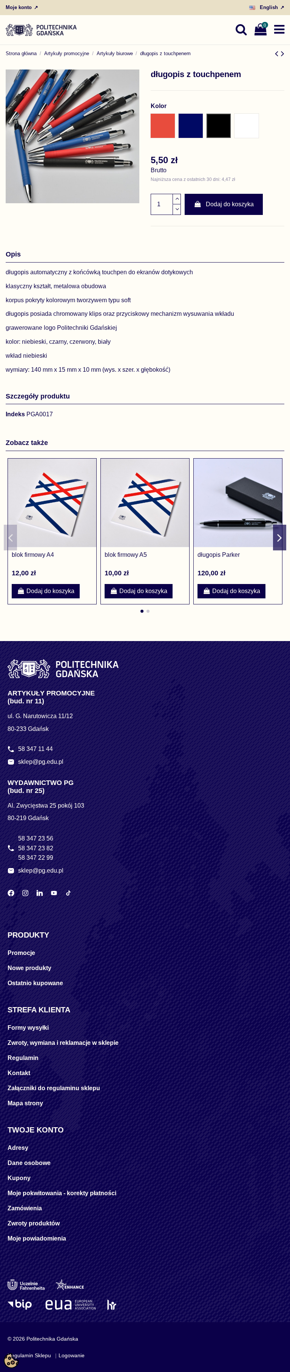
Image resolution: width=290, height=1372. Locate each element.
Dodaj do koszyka (230, 204)
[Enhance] (70, 1284)
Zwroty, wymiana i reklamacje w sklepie (63, 1043)
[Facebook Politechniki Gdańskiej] (11, 893)
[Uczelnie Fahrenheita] (26, 1284)
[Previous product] (278, 53)
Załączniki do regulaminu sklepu (54, 1088)
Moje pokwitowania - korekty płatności (62, 1193)
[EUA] (70, 1304)
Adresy (18, 1148)
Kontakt (19, 1073)
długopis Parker (218, 555)
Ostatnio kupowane (35, 983)
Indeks (15, 414)
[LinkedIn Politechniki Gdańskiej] (39, 893)
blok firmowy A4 (33, 555)
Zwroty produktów (34, 1223)
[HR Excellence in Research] (111, 1304)
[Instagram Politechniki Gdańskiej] (25, 893)
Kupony (19, 1178)
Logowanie (72, 1355)
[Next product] (282, 53)
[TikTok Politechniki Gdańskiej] (68, 893)
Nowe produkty (29, 968)
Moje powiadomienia (37, 1238)
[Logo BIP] (21, 1304)
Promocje (21, 953)
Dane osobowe (29, 1163)
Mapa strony (25, 1103)
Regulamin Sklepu (29, 1355)
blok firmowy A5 (126, 555)
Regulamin (23, 1058)
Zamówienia (25, 1208)
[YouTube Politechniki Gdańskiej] (54, 893)
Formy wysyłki (28, 1027)
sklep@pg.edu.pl (40, 762)
